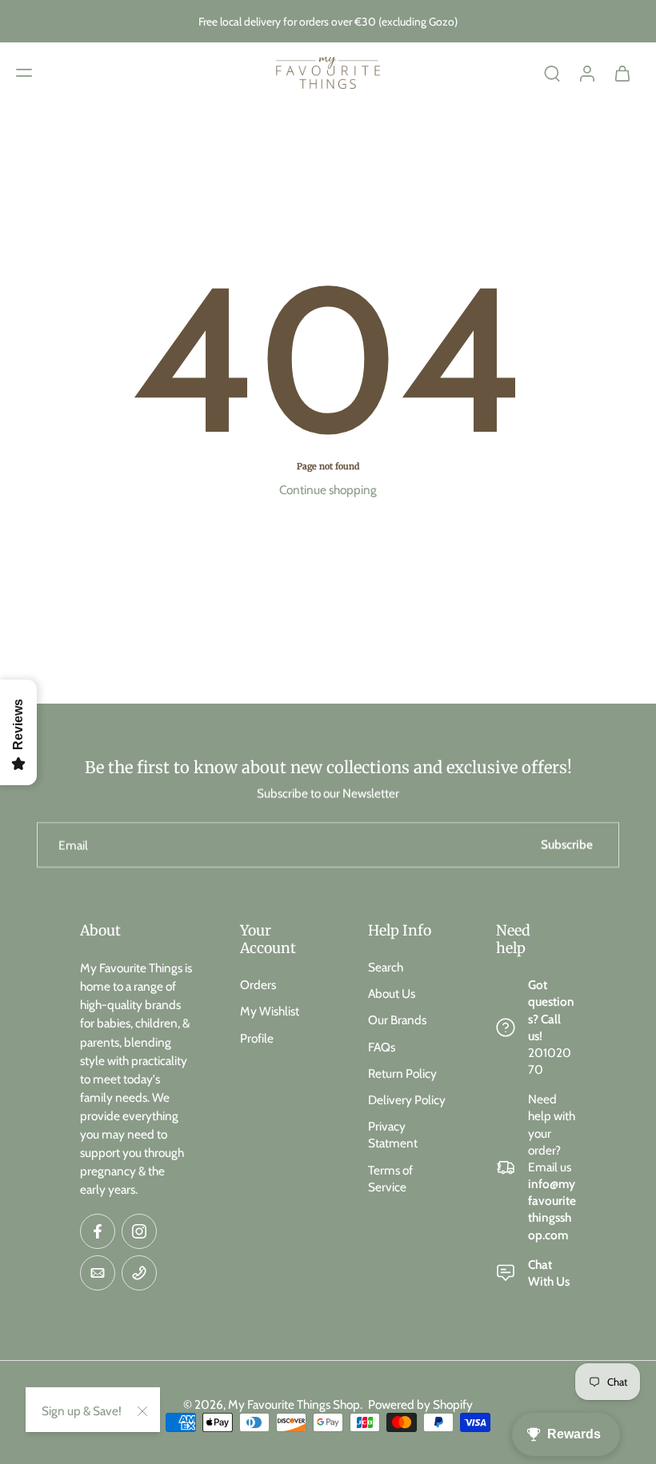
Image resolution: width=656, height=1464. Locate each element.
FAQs (381, 1047)
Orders (258, 984)
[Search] (552, 73)
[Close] (142, 1411)
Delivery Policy (407, 1099)
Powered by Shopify (420, 1404)
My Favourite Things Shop (294, 1404)
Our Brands (397, 1019)
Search (385, 967)
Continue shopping (328, 489)
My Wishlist (269, 1011)
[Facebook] (97, 1231)
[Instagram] (139, 1231)
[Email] (97, 1272)
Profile (257, 1038)
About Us (391, 993)
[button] (24, 73)
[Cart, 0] (622, 72)
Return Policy (402, 1073)
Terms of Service (390, 1178)
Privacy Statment (393, 1135)
